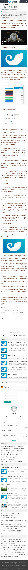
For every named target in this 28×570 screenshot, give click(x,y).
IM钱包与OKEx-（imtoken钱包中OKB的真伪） (11, 461)
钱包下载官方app (19, 547)
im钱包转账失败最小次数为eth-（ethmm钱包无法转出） (14, 519)
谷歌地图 (18, 565)
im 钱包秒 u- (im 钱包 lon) (7, 430)
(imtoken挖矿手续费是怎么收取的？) (13, 335)
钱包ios (12, 547)
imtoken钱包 (3, 9)
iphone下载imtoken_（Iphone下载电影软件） (11, 467)
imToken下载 (7, 4)
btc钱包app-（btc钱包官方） (7, 459)
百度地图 (24, 565)
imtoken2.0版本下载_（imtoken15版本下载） (11, 456)
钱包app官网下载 (5, 547)
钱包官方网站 (4, 543)
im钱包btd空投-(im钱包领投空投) (9, 435)
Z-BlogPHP (12, 568)
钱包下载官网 (4, 541)
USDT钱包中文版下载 (5, 484)
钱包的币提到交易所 (13, 554)
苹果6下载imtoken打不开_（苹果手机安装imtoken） (13, 448)
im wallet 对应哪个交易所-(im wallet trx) (10, 425)
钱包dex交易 (15, 556)
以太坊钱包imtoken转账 (6, 452)
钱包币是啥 (24, 545)
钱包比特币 (11, 541)
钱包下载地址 (4, 539)
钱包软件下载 (12, 543)
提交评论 (7, 401)
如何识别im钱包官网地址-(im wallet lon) (10, 528)
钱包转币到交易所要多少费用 (18, 549)
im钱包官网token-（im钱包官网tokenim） (10, 454)
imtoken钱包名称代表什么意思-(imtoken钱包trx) (12, 458)
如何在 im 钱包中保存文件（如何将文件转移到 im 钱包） (14, 526)
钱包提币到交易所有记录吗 (7, 552)
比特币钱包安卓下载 (18, 551)
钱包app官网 (4, 554)
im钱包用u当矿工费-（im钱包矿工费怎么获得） (12, 450)
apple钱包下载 (17, 545)
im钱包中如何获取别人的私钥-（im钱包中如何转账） (13, 530)
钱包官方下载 (12, 539)
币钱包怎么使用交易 (5, 549)
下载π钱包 (18, 539)
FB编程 (22, 568)
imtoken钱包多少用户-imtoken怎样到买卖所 (10, 502)
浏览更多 (14, 440)
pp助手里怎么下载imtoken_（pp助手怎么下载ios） (12, 476)
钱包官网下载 (22, 554)
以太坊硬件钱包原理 (19, 552)
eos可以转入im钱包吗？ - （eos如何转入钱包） (12, 524)
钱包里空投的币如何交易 (6, 551)
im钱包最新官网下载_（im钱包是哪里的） (10, 493)
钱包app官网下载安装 (6, 556)
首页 (2, 4)
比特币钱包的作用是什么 (6, 545)
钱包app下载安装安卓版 (20, 541)
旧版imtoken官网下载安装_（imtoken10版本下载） (12, 446)
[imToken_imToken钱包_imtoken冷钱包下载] (14, 1)
